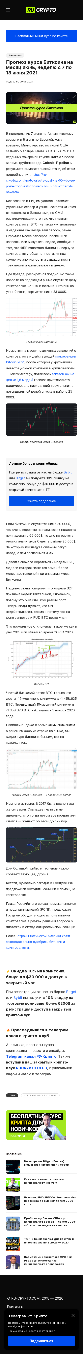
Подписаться (41, 1341)
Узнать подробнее (41, 501)
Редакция (12, 81)
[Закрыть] (73, 1316)
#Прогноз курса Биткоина (40, 1095)
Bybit (68, 472)
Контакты (15, 1306)
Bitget (20, 478)
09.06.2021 (26, 81)
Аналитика (15, 55)
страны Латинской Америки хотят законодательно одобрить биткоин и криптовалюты (38, 942)
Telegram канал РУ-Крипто (31, 1056)
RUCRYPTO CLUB (31, 1068)
